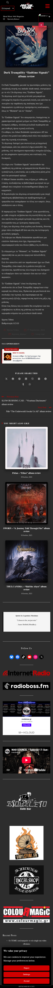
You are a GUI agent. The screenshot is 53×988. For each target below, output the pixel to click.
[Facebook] (17, 657)
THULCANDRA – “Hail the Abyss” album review (26, 588)
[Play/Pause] (41, 24)
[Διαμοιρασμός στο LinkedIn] (26, 379)
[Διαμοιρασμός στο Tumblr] (23, 384)
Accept (26, 981)
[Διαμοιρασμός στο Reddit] (45, 379)
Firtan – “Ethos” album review (26, 472)
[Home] (4, 19)
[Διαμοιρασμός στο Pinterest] (19, 379)
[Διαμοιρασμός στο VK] (39, 379)
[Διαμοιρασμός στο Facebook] (13, 379)
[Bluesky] (11, 657)
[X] (41, 657)
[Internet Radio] (26, 673)
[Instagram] (35, 657)
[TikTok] (23, 657)
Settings (26, 974)
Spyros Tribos (13, 330)
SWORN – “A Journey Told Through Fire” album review (26, 530)
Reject (26, 968)
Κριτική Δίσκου (13, 344)
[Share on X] (6, 379)
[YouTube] (29, 657)
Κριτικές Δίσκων (13, 19)
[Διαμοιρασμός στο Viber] (32, 379)
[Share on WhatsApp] (29, 384)
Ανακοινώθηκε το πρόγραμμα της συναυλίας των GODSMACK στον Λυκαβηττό (27, 358)
